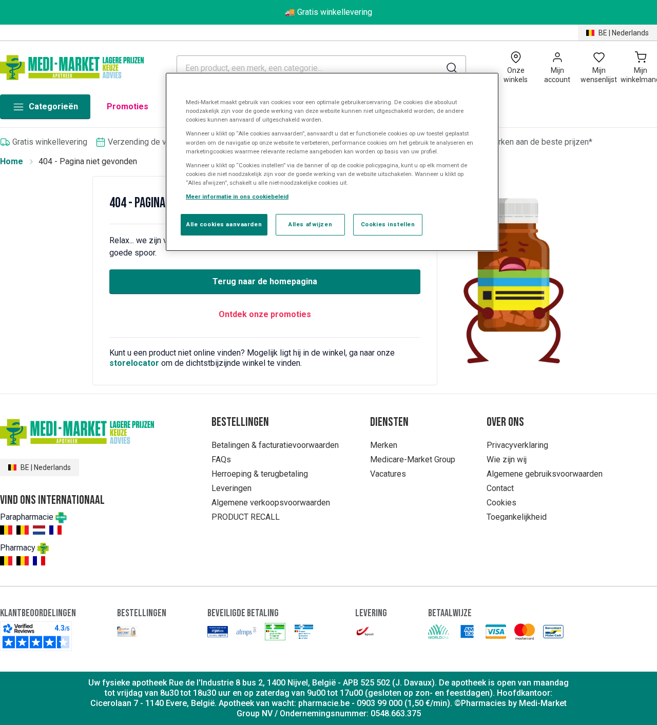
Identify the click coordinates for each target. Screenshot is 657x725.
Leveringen (231, 488)
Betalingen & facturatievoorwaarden (275, 445)
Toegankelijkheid (517, 517)
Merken (383, 445)
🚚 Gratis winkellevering (328, 12)
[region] (332, 161)
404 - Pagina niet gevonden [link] (87, 161)
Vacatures (388, 474)
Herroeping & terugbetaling (259, 474)
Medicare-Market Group (412, 459)
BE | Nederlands (623, 33)
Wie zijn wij (507, 459)
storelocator (134, 363)
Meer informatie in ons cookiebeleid (237, 196)
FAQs (221, 459)
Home (11, 161)
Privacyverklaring (517, 445)
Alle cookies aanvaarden (224, 224)
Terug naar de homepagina (264, 281)
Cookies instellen (388, 224)
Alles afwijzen (310, 224)
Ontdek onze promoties (265, 314)
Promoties (127, 106)
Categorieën (53, 106)
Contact (500, 488)
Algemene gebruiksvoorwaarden (545, 474)
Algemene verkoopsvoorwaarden (270, 502)
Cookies (501, 502)
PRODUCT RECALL (245, 517)
